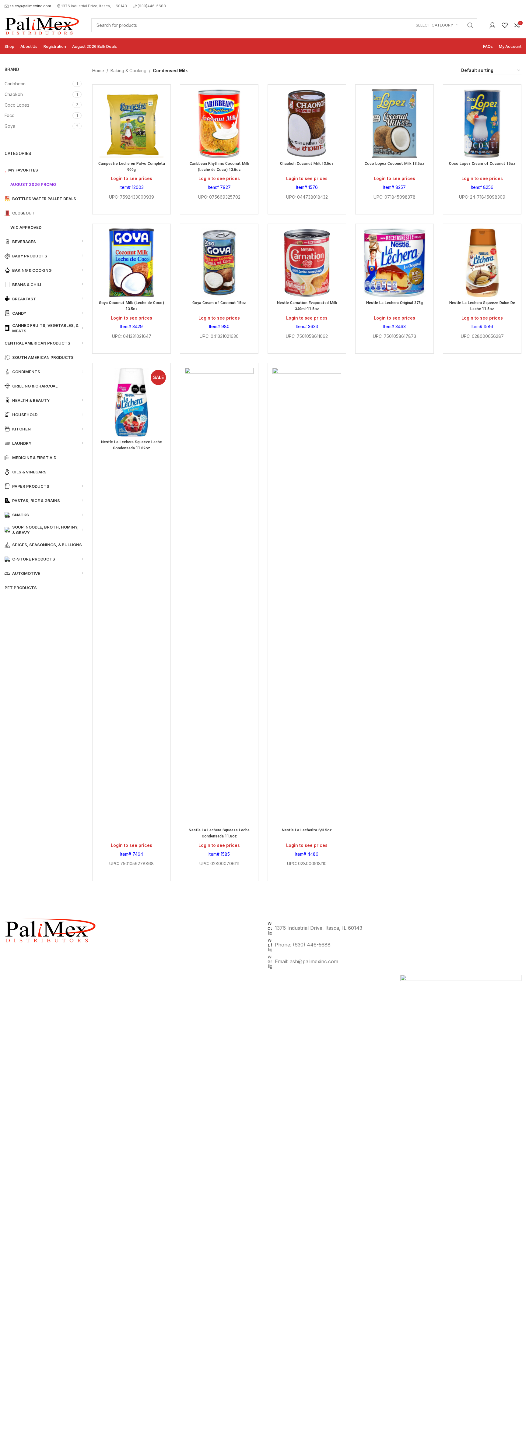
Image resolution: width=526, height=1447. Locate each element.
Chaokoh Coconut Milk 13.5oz (307, 163)
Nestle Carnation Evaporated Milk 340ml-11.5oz (307, 306)
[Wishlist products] (505, 25)
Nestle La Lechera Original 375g (394, 303)
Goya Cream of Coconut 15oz (219, 303)
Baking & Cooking (128, 70)
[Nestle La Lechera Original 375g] (394, 262)
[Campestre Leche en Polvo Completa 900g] (131, 123)
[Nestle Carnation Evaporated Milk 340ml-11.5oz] (306, 262)
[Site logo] (42, 24)
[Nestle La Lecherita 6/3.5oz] (306, 596)
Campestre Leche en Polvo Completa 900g (131, 166)
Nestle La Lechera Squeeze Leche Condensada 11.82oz (131, 445)
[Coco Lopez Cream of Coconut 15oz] (482, 123)
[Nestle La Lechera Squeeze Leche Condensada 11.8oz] (219, 596)
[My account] (492, 25)
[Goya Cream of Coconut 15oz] (219, 262)
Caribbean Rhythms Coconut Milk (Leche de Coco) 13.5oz (219, 166)
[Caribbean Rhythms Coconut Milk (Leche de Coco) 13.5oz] (219, 123)
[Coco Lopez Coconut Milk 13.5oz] (394, 123)
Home (98, 70)
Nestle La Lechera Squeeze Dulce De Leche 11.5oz (482, 306)
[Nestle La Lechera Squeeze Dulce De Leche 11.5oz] (482, 262)
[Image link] (460, 1202)
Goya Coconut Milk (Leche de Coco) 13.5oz (131, 306)
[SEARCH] (470, 25)
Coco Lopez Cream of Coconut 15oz (482, 163)
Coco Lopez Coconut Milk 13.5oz (394, 163)
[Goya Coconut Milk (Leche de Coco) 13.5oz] (131, 262)
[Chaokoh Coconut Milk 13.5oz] (306, 123)
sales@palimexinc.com (30, 6)
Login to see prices (131, 178)
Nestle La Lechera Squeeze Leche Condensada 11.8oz (219, 833)
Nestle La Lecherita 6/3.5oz (307, 830)
